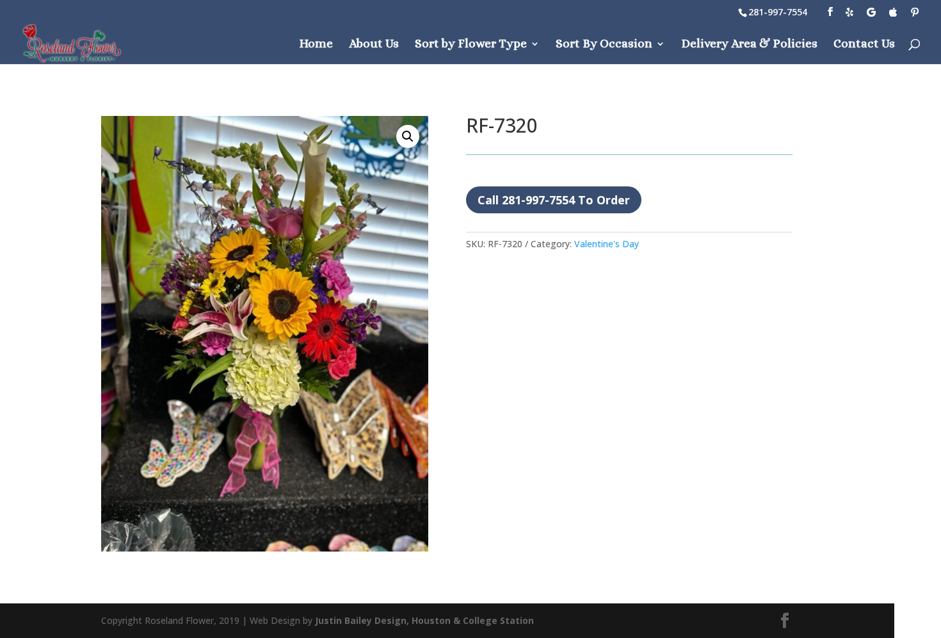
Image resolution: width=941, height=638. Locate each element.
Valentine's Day (606, 244)
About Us (374, 44)
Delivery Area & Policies (749, 44)
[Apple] (893, 12)
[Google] (871, 12)
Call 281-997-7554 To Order (554, 200)
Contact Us (864, 44)
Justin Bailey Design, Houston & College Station (424, 620)
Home (316, 44)
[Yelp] (849, 12)
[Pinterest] (914, 12)
